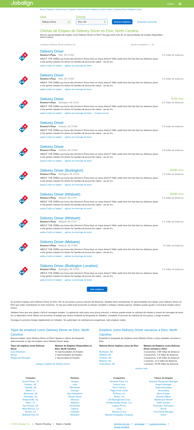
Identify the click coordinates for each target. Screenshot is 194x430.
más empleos (97, 289)
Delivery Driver (52, 51)
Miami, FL (30, 390)
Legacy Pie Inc (119, 405)
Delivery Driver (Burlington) (61, 170)
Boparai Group (119, 411)
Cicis (119, 408)
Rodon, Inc (119, 396)
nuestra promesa (157, 424)
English (170, 4)
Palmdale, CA (30, 396)
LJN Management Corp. (119, 399)
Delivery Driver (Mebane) (60, 242)
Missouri (75, 399)
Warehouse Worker (163, 399)
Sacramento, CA (30, 405)
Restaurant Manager (20, 358)
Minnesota (75, 387)
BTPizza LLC (119, 393)
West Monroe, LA (30, 408)
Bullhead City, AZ (30, 415)
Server (14, 355)
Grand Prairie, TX (30, 381)
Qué (43, 17)
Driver (163, 415)
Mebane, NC (105, 361)
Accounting (163, 390)
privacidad (139, 424)
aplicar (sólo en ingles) (51, 65)
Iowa (75, 384)
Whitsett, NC (105, 355)
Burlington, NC (106, 352)
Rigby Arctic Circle (119, 390)
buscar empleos (122, 22)
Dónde (81, 17)
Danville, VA (30, 387)
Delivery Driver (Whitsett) (60, 194)
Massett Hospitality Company (119, 415)
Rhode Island (75, 396)
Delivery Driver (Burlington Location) (69, 266)
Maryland (74, 415)
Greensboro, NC (107, 364)
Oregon (75, 381)
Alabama (75, 402)
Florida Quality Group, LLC (119, 402)
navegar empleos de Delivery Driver (52, 364)
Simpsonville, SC (30, 399)
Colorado (74, 411)
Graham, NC (105, 358)
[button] (179, 4)
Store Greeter (163, 393)
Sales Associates (164, 387)
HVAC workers (163, 402)
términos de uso (122, 424)
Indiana (74, 408)
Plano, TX (30, 402)
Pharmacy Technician (163, 405)
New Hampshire (74, 393)
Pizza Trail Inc (119, 387)
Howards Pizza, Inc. (119, 381)
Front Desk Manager (163, 411)
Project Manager (163, 384)
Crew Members (18, 352)
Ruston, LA (30, 411)
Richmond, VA (30, 393)
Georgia (75, 390)
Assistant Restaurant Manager (163, 381)
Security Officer (163, 396)
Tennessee (75, 405)
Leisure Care (119, 384)
